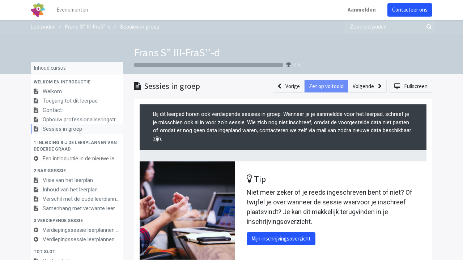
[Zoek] (427, 27)
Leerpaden (43, 26)
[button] (77, 82)
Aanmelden (362, 9)
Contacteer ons (410, 9)
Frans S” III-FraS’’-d (177, 52)
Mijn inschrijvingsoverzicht (281, 238)
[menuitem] (72, 10)
